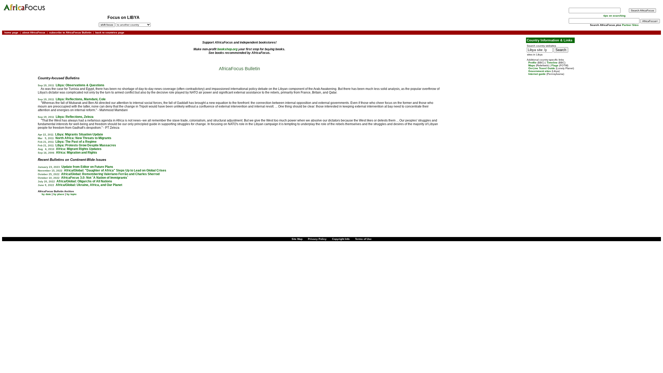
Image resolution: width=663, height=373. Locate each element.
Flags (554, 65)
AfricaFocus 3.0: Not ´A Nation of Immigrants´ (94, 178)
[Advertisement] (19, 52)
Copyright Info (341, 239)
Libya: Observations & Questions (80, 85)
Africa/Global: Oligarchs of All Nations (84, 181)
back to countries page (109, 32)
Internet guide (537, 74)
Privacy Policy (317, 239)
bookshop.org (227, 49)
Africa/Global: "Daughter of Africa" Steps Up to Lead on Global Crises (115, 170)
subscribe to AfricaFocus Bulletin (70, 32)
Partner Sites (630, 25)
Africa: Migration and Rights (76, 152)
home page (11, 32)
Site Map (297, 239)
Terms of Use (363, 239)
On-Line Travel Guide (541, 68)
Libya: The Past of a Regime (76, 142)
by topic (72, 194)
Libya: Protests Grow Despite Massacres (85, 145)
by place (58, 194)
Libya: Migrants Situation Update (79, 134)
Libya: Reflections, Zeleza (74, 117)
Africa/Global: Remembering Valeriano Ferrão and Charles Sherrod (110, 174)
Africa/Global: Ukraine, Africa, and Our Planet (89, 185)
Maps (531, 65)
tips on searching (614, 15)
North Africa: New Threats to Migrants (83, 138)
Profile (532, 62)
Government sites (539, 71)
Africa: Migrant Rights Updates (79, 149)
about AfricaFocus (33, 32)
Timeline (552, 62)
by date (46, 194)
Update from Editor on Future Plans (87, 167)
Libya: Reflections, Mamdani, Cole (81, 99)
